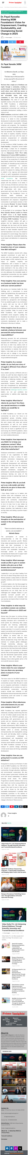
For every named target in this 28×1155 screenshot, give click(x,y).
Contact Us (4, 1108)
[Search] (25, 2)
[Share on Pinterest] (20, 41)
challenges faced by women (19, 390)
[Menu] (3, 2)
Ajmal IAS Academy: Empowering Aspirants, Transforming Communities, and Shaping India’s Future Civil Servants (13, 870)
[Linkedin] (11, 1148)
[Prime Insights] (14, 2)
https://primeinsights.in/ (17, 1153)
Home (1, 7)
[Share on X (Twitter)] (12, 41)
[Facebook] (7, 1148)
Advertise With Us (15, 1131)
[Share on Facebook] (4, 41)
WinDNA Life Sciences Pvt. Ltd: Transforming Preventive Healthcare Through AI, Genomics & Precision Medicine (19, 1001)
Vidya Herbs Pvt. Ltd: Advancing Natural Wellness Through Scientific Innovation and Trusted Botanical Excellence (13, 845)
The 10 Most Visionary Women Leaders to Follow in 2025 (12, 12)
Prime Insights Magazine (7, 1035)
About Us (4, 1131)
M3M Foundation (7, 178)
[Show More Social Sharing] (25, 41)
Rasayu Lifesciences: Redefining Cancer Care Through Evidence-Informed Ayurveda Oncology (13, 895)
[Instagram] (16, 1148)
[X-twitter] (20, 1148)
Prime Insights (9, 37)
